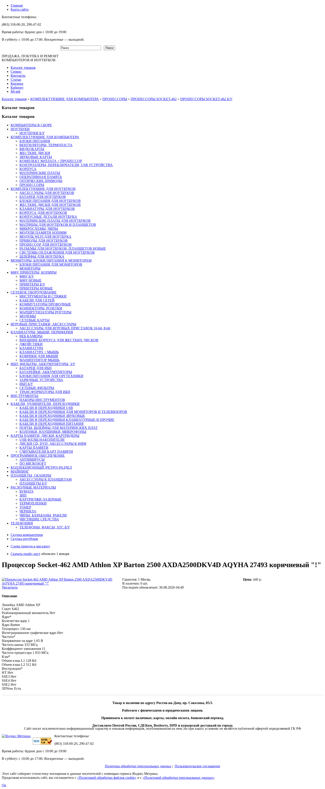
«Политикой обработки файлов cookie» (106, 777)
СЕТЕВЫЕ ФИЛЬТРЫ (36, 388)
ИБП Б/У (26, 384)
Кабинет (17, 87)
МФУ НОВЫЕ (30, 280)
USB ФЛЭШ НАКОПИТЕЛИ (42, 440)
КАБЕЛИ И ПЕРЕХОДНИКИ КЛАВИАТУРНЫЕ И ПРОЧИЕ (66, 420)
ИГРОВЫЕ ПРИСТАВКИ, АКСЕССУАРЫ (43, 324)
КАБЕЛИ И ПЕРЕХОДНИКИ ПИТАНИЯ (51, 424)
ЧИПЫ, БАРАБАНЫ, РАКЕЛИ (43, 515)
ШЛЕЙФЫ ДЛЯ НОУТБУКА (41, 256)
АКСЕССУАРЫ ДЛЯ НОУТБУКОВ (46, 193)
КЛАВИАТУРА (31, 348)
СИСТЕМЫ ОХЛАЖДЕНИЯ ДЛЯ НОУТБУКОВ (57, 252)
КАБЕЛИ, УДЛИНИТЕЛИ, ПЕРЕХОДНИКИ (45, 404)
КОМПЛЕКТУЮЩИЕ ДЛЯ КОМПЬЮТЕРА (64, 99)
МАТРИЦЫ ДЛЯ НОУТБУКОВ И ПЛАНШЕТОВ (57, 225)
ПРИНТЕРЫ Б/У (32, 284)
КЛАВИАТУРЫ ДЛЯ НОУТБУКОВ (47, 209)
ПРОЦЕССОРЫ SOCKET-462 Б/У (206, 99)
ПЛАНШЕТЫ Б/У (33, 483)
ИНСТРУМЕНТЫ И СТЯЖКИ (43, 296)
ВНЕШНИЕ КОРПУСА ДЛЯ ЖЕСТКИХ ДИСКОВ (58, 340)
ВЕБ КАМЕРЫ (30, 336)
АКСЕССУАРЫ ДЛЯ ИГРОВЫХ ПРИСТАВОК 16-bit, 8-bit (64, 328)
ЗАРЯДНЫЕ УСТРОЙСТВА (41, 380)
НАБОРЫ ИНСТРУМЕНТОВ (42, 400)
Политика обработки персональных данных (138, 766)
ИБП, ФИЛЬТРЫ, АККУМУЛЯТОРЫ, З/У (43, 364)
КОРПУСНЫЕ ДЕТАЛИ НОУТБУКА (48, 217)
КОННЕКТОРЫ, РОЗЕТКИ (40, 308)
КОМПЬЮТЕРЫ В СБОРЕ (31, 125)
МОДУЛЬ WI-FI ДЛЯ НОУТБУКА (45, 236)
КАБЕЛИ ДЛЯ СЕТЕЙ (37, 300)
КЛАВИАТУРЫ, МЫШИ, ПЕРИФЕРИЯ (42, 332)
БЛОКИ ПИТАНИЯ (34, 141)
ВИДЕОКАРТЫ (31, 149)
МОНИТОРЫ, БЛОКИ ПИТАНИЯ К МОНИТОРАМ (51, 260)
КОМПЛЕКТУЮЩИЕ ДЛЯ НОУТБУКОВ (43, 189)
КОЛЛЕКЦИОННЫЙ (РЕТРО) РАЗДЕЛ (41, 467)
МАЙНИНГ (20, 471)
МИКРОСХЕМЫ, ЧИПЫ (38, 228)
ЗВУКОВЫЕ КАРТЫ (35, 157)
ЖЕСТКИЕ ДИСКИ (34, 153)
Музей (15, 91)
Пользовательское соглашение (197, 766)
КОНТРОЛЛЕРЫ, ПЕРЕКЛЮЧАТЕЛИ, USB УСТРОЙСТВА (66, 165)
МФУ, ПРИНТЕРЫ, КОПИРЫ (34, 272)
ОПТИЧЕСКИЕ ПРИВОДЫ (40, 181)
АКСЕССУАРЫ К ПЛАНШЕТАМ (45, 479)
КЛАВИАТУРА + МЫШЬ (39, 352)
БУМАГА (26, 491)
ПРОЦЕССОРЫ (114, 99)
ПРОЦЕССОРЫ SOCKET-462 (154, 99)
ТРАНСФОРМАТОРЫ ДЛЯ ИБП (44, 392)
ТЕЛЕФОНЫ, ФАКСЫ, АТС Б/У (44, 527)
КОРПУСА (27, 169)
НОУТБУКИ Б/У (32, 133)
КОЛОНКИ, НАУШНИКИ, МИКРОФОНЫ (52, 432)
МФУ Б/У (26, 276)
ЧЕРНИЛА (27, 511)
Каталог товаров (23, 67)
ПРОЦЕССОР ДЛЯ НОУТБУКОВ (45, 244)
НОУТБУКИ (20, 129)
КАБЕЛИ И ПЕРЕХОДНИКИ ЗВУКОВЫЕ (52, 416)
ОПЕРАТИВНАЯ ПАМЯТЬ (40, 177)
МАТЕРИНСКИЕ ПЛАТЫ (39, 173)
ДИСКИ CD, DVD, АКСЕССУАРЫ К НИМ (52, 443)
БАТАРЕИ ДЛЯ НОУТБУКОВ (42, 197)
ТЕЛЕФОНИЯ (22, 523)
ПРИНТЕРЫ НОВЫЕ (36, 288)
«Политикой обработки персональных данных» (179, 777)
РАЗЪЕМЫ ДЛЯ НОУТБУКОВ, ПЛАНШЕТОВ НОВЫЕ (62, 248)
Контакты (18, 75)
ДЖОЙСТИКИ (31, 344)
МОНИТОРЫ (29, 268)
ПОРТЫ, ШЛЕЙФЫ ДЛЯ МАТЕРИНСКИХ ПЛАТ (58, 428)
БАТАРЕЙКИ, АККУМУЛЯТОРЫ (45, 372)
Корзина (17, 83)
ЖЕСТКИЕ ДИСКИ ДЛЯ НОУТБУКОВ (50, 205)
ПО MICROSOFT (32, 463)
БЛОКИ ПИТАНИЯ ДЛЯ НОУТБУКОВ (50, 201)
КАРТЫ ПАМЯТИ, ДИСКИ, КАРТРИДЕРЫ (45, 436)
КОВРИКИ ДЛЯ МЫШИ (38, 356)
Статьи (16, 79)
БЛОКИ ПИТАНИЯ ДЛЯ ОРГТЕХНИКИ (51, 376)
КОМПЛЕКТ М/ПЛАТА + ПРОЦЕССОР (50, 161)
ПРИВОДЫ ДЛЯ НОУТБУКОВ (43, 240)
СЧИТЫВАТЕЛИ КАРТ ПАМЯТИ (46, 451)
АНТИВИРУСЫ (32, 459)
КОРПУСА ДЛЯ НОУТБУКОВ (43, 213)
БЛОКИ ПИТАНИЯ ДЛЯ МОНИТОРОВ (50, 264)
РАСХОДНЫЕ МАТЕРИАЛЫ (33, 487)
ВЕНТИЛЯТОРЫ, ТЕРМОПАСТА (46, 145)
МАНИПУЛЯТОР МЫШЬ (39, 360)
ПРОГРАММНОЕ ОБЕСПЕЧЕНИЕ (38, 455)
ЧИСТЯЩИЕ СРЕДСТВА (39, 519)
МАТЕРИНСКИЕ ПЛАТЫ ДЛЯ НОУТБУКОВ (55, 221)
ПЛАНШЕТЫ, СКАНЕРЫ (31, 475)
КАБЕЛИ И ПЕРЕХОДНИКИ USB (46, 408)
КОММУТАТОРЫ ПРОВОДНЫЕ (45, 304)
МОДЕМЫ (27, 316)
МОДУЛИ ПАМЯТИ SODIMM (43, 232)
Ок (4, 785)
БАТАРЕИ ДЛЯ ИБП (35, 368)
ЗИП (23, 495)
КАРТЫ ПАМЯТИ (33, 447)
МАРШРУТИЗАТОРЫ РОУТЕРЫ (45, 312)
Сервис (16, 71)
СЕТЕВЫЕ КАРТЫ (34, 320)
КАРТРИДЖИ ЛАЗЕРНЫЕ (40, 499)
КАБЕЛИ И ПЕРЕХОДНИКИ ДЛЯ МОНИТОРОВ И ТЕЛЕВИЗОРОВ (73, 412)
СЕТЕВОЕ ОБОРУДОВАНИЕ (34, 292)
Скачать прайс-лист (25, 554)
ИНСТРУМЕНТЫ (24, 396)
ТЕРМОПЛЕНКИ (33, 503)
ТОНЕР (25, 507)
